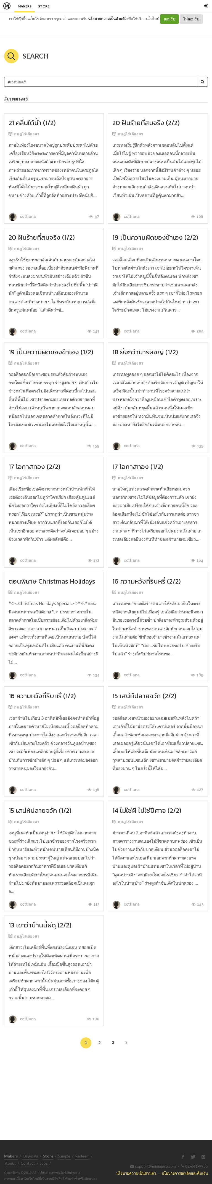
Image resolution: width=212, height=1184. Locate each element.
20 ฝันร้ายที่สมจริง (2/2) (146, 123)
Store (43, 6)
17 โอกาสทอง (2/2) (34, 466)
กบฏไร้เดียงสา (26, 134)
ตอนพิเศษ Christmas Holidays (52, 581)
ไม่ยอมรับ (191, 19)
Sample (64, 1156)
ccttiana (27, 216)
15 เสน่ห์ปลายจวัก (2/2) (144, 696)
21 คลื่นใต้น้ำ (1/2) (32, 123)
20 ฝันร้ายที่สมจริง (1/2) (42, 237)
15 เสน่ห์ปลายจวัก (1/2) (40, 810)
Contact (28, 1163)
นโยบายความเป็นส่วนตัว (107, 18)
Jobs (44, 1163)
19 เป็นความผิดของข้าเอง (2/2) (155, 237)
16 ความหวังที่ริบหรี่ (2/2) (146, 581)
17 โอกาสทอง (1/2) (137, 466)
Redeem (82, 1156)
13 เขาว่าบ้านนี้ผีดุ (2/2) (40, 925)
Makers (24, 6)
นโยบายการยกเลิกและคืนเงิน (185, 1173)
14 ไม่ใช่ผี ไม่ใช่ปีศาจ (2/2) (146, 810)
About (10, 1163)
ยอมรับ (169, 19)
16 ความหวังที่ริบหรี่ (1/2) (42, 696)
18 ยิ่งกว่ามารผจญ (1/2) (145, 352)
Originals (30, 1156)
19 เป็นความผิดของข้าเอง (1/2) (51, 352)
